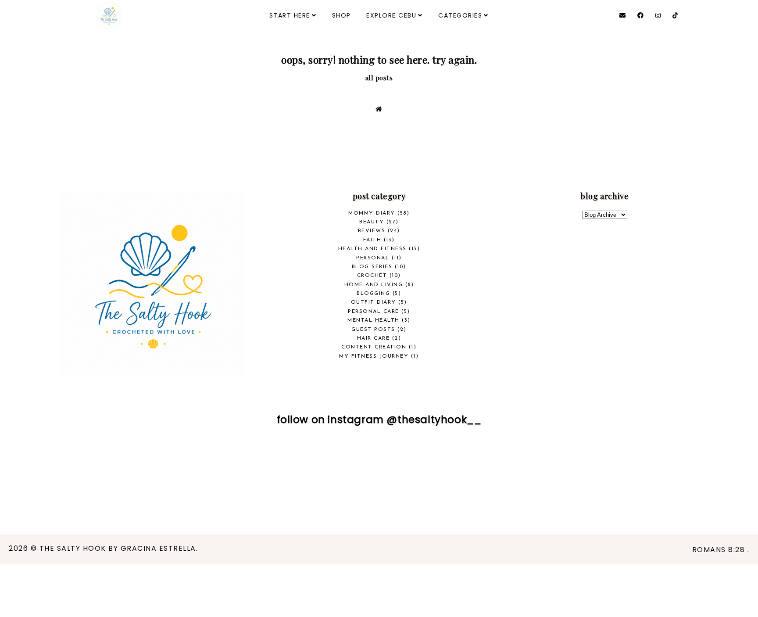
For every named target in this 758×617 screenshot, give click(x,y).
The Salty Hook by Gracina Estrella (117, 548)
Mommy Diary (371, 213)
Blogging (373, 293)
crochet (372, 275)
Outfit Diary (373, 302)
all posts (379, 77)
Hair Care (373, 338)
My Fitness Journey (373, 356)
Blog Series (372, 266)
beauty (371, 222)
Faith (372, 240)
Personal (372, 258)
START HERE (289, 15)
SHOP (341, 15)
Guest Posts (373, 329)
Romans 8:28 (719, 550)
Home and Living (373, 284)
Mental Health (373, 320)
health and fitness (372, 248)
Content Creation (373, 347)
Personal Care (373, 311)
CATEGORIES (460, 15)
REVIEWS (372, 230)
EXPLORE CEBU (391, 15)
